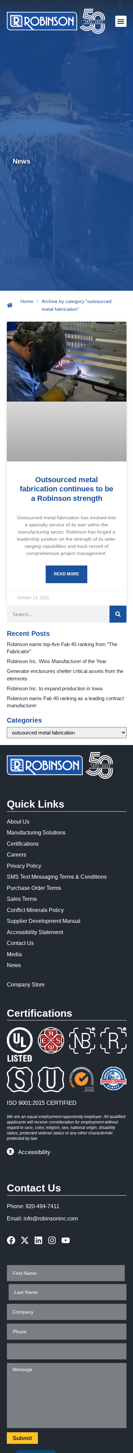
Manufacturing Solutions (36, 832)
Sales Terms (22, 899)
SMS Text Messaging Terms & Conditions (57, 877)
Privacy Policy (24, 866)
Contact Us (20, 943)
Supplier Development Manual (43, 921)
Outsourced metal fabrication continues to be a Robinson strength (66, 489)
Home (26, 301)
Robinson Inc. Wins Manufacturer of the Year (56, 661)
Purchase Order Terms (34, 888)
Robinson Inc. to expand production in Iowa (54, 688)
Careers (16, 855)
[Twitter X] (24, 1240)
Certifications (23, 844)
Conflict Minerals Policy (35, 910)
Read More (66, 574)
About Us (18, 822)
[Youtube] (65, 1240)
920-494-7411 (42, 1206)
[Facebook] (11, 1240)
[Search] (118, 614)
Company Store (26, 984)
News (14, 965)
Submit (22, 1438)
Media (14, 954)
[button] (121, 21)
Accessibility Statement (35, 932)
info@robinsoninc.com (51, 1218)
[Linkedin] (38, 1240)
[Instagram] (52, 1240)
